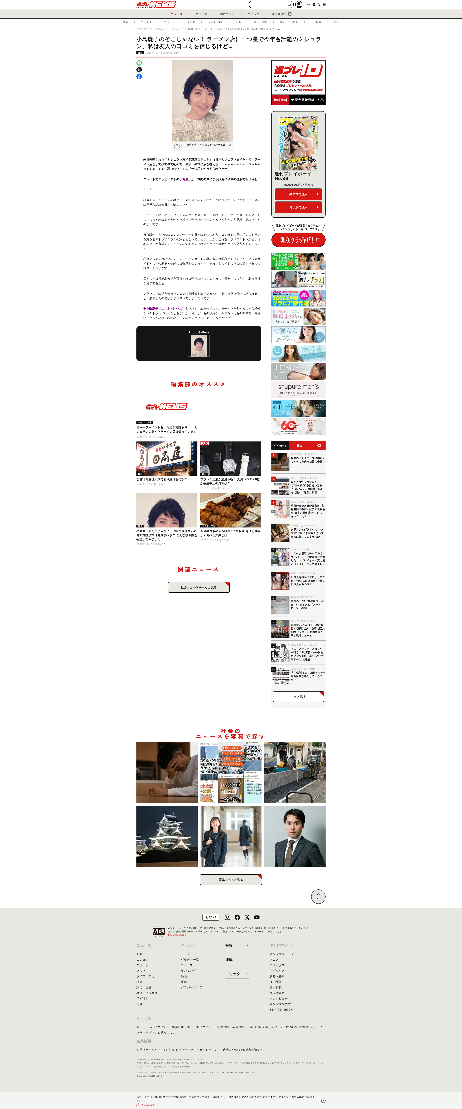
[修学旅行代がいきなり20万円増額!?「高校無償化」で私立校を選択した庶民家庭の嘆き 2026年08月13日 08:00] (231, 836)
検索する (289, 5)
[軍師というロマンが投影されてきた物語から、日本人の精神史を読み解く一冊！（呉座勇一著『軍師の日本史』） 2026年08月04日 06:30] (295, 836)
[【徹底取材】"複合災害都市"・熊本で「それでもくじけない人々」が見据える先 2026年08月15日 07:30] (167, 836)
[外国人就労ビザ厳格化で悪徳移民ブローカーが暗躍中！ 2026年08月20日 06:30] (231, 772)
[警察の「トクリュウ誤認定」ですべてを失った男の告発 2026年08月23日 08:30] (167, 772)
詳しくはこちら (145, 1104)
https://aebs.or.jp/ (179, 935)
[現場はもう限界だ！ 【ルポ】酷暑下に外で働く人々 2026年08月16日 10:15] (295, 772)
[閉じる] (323, 1101)
